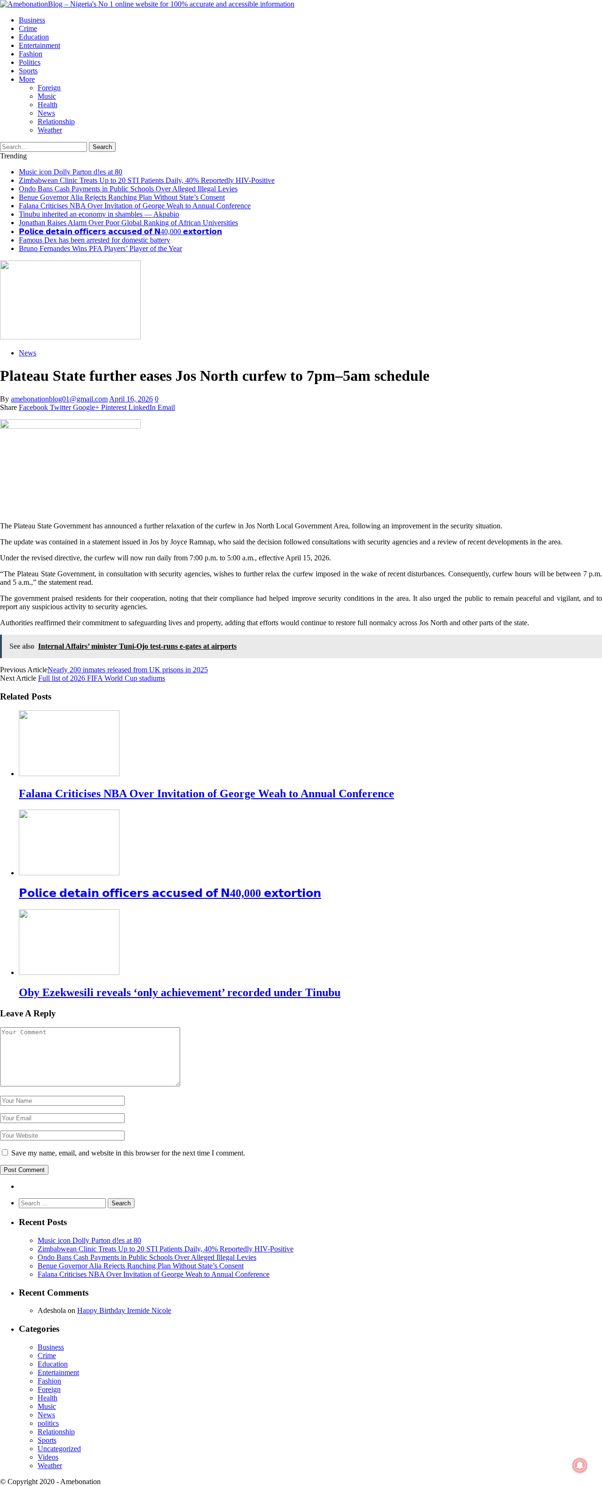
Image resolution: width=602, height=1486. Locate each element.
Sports (28, 71)
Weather (50, 130)
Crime (28, 28)
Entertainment (39, 45)
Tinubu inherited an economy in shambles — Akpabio (99, 214)
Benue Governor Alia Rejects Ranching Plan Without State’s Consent (122, 197)
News (46, 113)
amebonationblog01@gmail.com (59, 399)
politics (29, 62)
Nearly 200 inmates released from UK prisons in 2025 (128, 670)
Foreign (49, 88)
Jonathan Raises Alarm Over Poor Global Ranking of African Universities (128, 223)
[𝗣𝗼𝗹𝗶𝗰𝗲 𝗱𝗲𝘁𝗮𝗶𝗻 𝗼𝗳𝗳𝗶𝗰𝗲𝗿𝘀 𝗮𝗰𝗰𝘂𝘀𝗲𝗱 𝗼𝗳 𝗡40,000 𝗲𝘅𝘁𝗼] (69, 873)
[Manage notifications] (579, 1465)
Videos (48, 1457)
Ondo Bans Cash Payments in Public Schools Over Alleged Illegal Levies (128, 189)
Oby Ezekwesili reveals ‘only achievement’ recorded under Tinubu (180, 992)
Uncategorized (59, 1449)
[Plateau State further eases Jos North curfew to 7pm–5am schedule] (70, 337)
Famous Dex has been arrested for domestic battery (94, 240)
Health (47, 105)
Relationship (56, 122)
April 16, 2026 (131, 399)
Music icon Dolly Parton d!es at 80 (70, 172)
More (27, 79)
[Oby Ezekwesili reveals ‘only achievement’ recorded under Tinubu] (69, 972)
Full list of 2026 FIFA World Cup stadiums (101, 678)
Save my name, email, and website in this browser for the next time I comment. (128, 1153)
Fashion (30, 54)
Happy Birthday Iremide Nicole (124, 1310)
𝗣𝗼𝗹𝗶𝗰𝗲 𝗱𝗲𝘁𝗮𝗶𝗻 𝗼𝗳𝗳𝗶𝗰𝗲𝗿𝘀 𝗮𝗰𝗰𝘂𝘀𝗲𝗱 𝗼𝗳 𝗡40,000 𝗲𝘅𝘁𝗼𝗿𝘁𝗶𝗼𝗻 (120, 232)
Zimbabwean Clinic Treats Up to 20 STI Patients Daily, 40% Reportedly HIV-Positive (147, 180)
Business (32, 20)
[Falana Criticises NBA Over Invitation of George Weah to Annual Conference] (69, 774)
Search (102, 146)
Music (47, 96)
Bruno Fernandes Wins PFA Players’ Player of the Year (100, 248)
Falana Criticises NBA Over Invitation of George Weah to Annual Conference (135, 206)
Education (34, 37)
